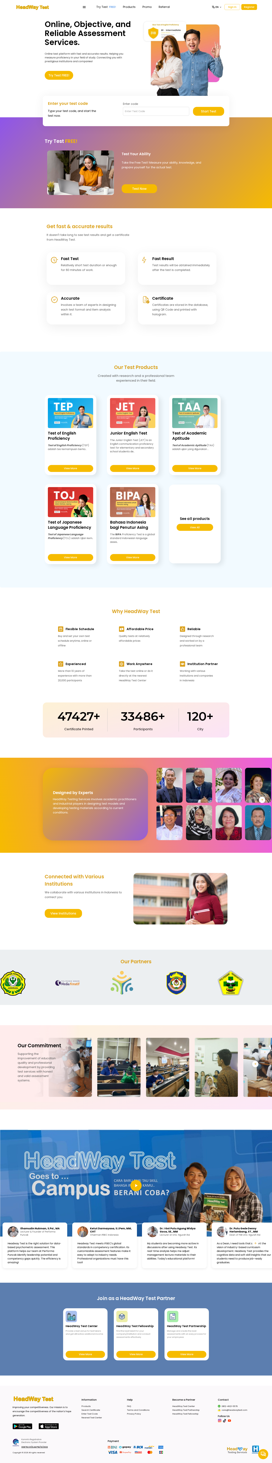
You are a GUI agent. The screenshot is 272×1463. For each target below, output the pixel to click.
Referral (164, 7)
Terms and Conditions (138, 1410)
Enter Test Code (90, 1413)
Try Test (106, 7)
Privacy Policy (134, 1413)
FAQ (129, 1406)
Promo (147, 7)
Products (129, 7)
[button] (216, 7)
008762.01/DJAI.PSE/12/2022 (34, 1447)
